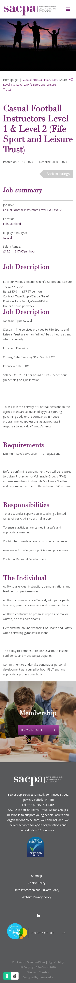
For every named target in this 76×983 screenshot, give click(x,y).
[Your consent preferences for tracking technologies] (15, 976)
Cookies (44, 972)
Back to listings (58, 173)
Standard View (36, 962)
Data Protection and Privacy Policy (36, 890)
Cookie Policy (36, 883)
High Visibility (56, 962)
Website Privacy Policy (36, 897)
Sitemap (36, 876)
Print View (18, 962)
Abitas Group (39, 810)
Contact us (43, 933)
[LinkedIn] (38, 915)
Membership (33, 730)
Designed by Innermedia (38, 977)
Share (63, 80)
